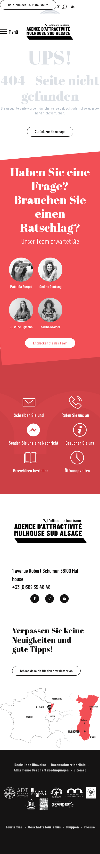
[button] (64, 7)
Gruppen (72, 827)
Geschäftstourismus (44, 827)
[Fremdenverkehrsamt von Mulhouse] (49, 31)
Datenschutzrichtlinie (68, 764)
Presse (89, 827)
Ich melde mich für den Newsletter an (46, 670)
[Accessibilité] (58, 6)
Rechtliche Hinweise (30, 764)
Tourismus (14, 827)
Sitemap (80, 770)
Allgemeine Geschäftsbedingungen (41, 770)
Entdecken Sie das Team (50, 343)
